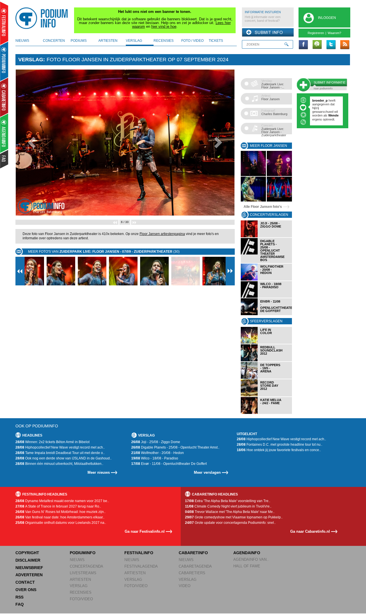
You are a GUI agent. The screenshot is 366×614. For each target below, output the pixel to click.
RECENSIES (81, 592)
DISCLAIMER (27, 560)
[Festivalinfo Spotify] (317, 45)
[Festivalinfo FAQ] (4, 159)
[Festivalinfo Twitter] (331, 45)
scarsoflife (320, 100)
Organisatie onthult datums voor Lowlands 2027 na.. (60, 522)
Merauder (319, 119)
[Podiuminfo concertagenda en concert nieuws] (4, 61)
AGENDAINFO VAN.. (251, 559)
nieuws (22, 41)
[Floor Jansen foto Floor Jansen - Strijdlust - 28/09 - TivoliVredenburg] (253, 200)
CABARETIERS (192, 573)
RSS (19, 597)
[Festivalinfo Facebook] (303, 45)
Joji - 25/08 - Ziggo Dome (155, 442)
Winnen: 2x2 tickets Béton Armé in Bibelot (52, 442)
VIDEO (184, 586)
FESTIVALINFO (138, 552)
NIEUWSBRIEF (29, 567)
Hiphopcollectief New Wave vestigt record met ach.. (60, 447)
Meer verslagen (207, 472)
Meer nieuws (98, 472)
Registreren (316, 33)
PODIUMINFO (83, 552)
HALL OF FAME (246, 566)
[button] (31, 143)
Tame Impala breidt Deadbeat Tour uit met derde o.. (60, 453)
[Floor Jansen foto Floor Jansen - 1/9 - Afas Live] (253, 175)
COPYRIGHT (27, 552)
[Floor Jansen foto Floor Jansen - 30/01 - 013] (279, 175)
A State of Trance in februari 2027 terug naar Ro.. (58, 506)
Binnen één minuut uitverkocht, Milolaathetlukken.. (59, 463)
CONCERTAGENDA (86, 566)
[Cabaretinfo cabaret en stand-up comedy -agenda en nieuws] (4, 97)
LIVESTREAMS (83, 573)
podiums (79, 41)
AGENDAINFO (246, 552)
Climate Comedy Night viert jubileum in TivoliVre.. (228, 506)
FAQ (19, 604)
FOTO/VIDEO (81, 599)
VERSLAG (78, 586)
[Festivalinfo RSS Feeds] (344, 45)
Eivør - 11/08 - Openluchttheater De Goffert (169, 463)
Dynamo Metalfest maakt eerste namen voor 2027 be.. (62, 501)
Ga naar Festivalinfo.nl (145, 531)
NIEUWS (77, 560)
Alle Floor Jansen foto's (263, 206)
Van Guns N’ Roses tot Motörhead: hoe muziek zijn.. (60, 512)
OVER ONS (25, 589)
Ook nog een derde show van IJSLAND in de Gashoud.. (63, 458)
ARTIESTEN (80, 579)
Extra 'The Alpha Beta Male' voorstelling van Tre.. (227, 501)
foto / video (192, 41)
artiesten (108, 41)
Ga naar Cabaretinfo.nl (310, 531)
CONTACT (25, 582)
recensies (164, 41)
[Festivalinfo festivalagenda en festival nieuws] (4, 23)
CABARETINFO (193, 552)
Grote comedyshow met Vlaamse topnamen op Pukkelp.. (234, 517)
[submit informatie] (268, 32)
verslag (134, 41)
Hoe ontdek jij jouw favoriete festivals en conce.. (279, 450)
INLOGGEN (327, 18)
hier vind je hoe (163, 26)
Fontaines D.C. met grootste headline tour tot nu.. (279, 444)
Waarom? (334, 33)
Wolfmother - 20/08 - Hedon (157, 453)
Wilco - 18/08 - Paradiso (154, 458)
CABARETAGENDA (195, 566)
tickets (216, 41)
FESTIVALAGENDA (141, 566)
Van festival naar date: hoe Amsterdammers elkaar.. (59, 517)
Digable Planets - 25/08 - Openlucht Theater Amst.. (175, 447)
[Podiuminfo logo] (43, 18)
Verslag (30, 59)
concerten (54, 41)
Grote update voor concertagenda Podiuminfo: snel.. (230, 522)
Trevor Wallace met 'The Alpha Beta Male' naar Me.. (229, 512)
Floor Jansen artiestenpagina (162, 234)
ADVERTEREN (29, 574)
